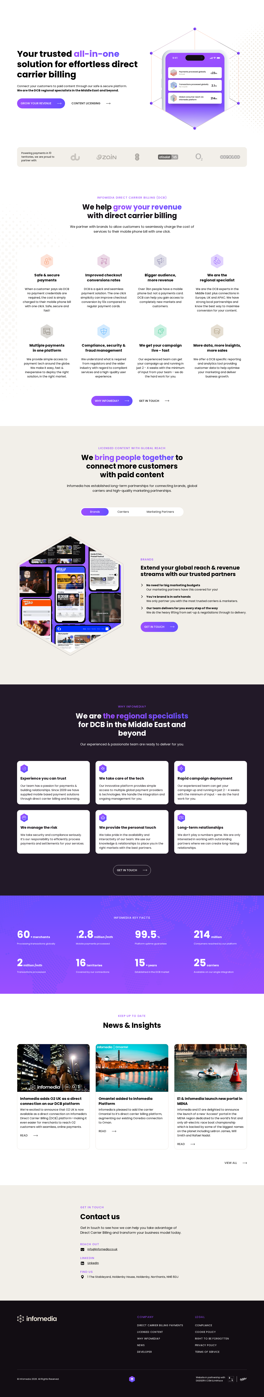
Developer (144, 1352)
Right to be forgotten (212, 1338)
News (141, 1345)
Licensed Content (150, 1332)
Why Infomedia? (148, 1338)
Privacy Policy (206, 1345)
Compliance (203, 1325)
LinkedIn (93, 1263)
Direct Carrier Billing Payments (160, 1325)
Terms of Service (207, 1352)
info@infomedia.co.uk (102, 1249)
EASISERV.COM (204, 1380)
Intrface (218, 1380)
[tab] (95, 512)
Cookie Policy (205, 1332)
